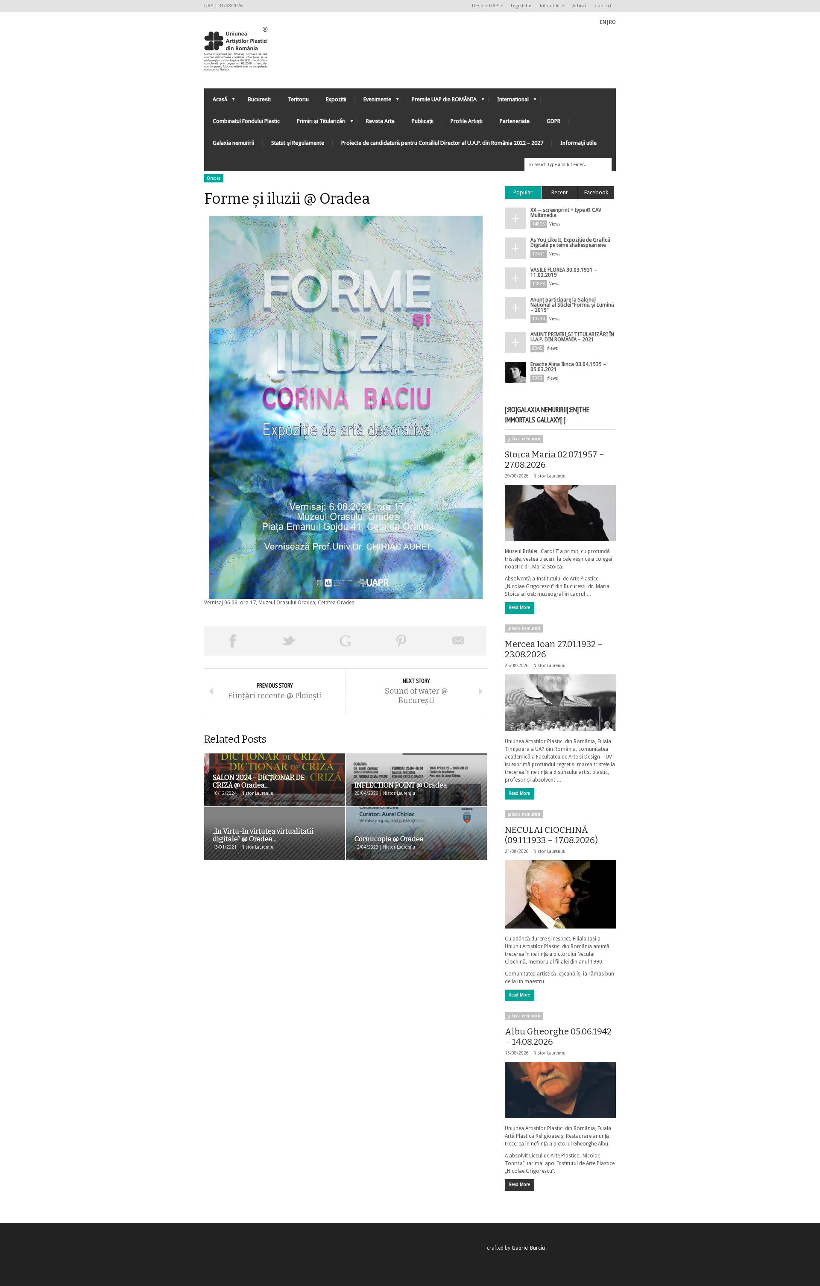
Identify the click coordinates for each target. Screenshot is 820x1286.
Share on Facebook (232, 641)
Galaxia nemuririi (233, 143)
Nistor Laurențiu (549, 476)
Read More (519, 607)
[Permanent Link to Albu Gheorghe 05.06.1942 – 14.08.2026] (560, 1090)
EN (603, 22)
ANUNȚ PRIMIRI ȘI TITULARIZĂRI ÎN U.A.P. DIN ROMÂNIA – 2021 (572, 337)
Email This (458, 641)
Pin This (401, 641)
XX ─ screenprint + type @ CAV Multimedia (565, 212)
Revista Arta (380, 121)
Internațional (509, 101)
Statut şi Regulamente (297, 143)
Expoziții (336, 99)
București (259, 99)
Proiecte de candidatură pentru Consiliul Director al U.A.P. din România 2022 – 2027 (442, 143)
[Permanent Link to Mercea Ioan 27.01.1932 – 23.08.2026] (560, 702)
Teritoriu (298, 99)
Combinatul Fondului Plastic (246, 121)
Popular (523, 192)
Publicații (422, 121)
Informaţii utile (578, 143)
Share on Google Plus (345, 641)
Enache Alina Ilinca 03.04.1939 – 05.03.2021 (568, 366)
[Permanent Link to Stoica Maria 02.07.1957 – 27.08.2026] (560, 513)
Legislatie (521, 6)
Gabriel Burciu (528, 1248)
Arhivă (579, 6)
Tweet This (289, 641)
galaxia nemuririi (523, 438)
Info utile (547, 6)
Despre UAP (483, 6)
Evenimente (373, 101)
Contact (603, 6)
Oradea (214, 178)
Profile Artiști (467, 121)
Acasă (215, 101)
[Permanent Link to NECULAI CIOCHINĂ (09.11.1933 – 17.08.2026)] (560, 894)
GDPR (553, 121)
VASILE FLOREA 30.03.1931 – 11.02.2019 (563, 272)
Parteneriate (515, 121)
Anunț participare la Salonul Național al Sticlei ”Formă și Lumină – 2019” (572, 305)
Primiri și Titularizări (317, 123)
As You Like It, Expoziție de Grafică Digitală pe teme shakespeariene (570, 242)
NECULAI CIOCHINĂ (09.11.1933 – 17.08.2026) (551, 835)
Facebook (596, 192)
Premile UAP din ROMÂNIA (440, 101)
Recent (559, 192)
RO (612, 22)
